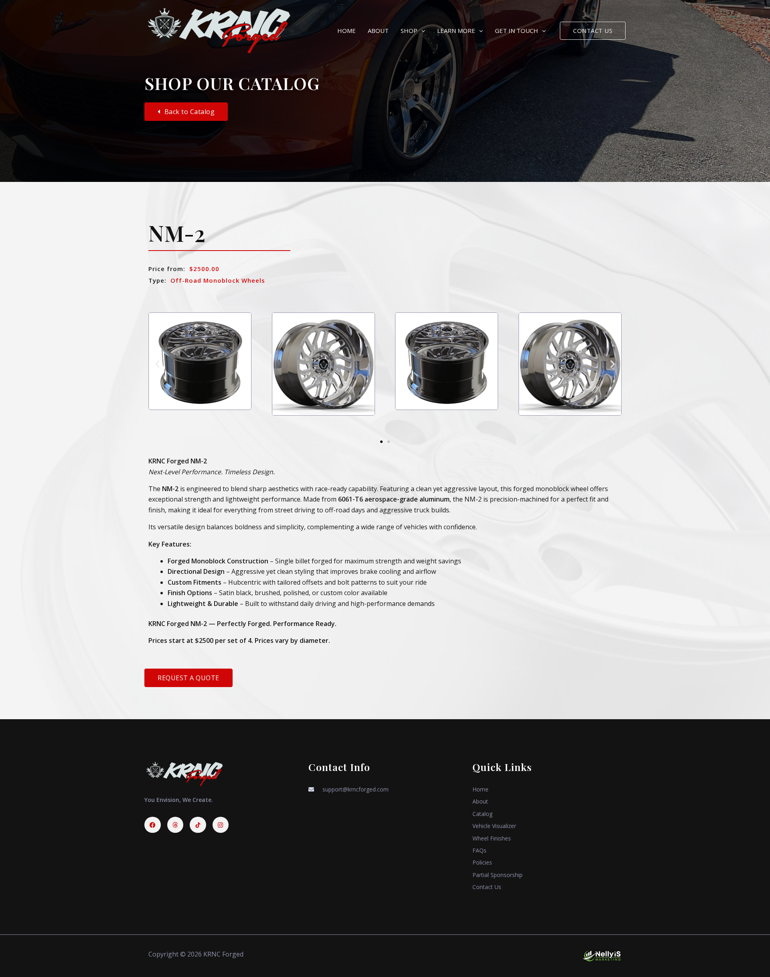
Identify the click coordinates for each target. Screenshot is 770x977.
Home (346, 31)
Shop (409, 31)
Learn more (456, 31)
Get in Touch (516, 31)
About (378, 31)
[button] (421, 30)
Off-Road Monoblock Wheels (217, 280)
